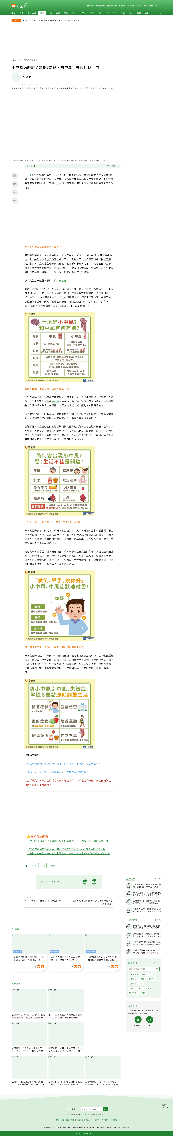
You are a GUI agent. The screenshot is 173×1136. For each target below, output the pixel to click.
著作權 (82, 1127)
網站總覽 (126, 1127)
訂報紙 (108, 1127)
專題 (139, 12)
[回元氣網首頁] (22, 5)
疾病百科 (89, 1120)
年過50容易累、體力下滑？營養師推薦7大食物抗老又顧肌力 (52, 20)
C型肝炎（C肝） (136, 988)
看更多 (158, 878)
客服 (59, 1127)
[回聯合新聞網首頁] (13, 6)
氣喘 (143, 993)
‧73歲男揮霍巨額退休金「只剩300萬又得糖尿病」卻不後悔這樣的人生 (66, 849)
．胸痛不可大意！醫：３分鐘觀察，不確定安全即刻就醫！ (56, 772)
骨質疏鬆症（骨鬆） (137, 979)
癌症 (115, 12)
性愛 (123, 12)
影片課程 (17, 951)
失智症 (152, 979)
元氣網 (20, 60)
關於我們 (117, 1127)
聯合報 (92, 6)
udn (13, 60)
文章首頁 (105, 1120)
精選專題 (80, 1120)
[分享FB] (14, 176)
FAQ (54, 1127)
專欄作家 (114, 1120)
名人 (131, 12)
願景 (140, 6)
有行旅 (132, 6)
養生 (21, 12)
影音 (58, 12)
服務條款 (75, 1127)
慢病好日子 (103, 12)
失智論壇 (31, 12)
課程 (66, 12)
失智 (84, 12)
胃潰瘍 (148, 988)
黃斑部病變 (133, 993)
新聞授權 (66, 1127)
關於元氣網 (60, 1120)
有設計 (123, 6)
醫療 (42, 12)
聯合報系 (100, 1127)
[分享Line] (14, 184)
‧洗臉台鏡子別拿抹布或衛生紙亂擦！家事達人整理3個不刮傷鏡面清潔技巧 (68, 853)
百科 (50, 12)
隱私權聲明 (91, 1127)
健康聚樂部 (70, 1120)
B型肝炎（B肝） (136, 983)
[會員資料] (156, 6)
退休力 (75, 12)
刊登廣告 (47, 1127)
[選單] (160, 6)
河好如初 (113, 6)
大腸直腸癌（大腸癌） (138, 974)
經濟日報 (102, 6)
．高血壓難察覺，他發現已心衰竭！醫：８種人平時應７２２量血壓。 (62, 763)
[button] (160, 13)
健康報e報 (74, 1109)
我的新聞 (149, 6)
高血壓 (55, 401)
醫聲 (92, 12)
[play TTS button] (35, 166)
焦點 (13, 12)
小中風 (28, 174)
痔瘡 (153, 974)
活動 (147, 12)
